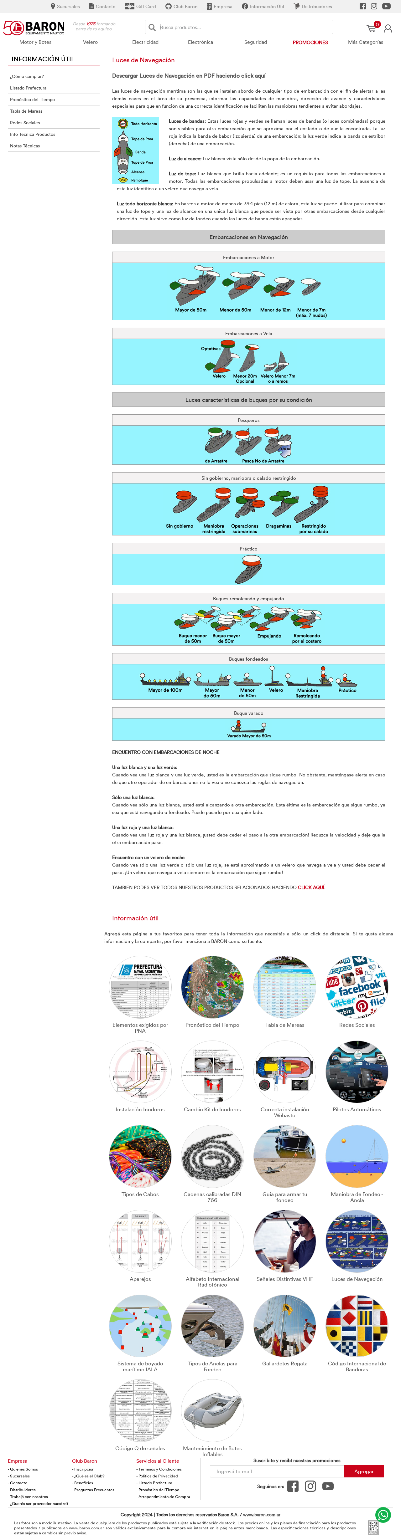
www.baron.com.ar (261, 1514)
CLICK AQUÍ (311, 887)
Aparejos (140, 1278)
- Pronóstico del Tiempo (157, 1489)
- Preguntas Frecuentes (93, 1489)
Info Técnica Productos (32, 134)
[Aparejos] (140, 1240)
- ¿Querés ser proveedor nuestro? (38, 1503)
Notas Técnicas (25, 146)
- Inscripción (83, 1469)
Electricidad (145, 42)
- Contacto (17, 1483)
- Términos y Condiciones (159, 1469)
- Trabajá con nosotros (28, 1496)
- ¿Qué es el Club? (88, 1476)
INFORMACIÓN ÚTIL (43, 58)
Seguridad (255, 42)
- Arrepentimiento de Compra (163, 1496)
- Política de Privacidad (157, 1476)
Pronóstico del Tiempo (32, 99)
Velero (90, 42)
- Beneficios (82, 1483)
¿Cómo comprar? (27, 76)
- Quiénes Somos (23, 1469)
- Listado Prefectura (154, 1483)
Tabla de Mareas (26, 111)
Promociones (310, 42)
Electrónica (200, 42)
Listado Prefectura (28, 88)
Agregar (364, 1471)
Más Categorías (365, 42)
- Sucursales (19, 1476)
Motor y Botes (35, 42)
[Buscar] (153, 27)
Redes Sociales (25, 122)
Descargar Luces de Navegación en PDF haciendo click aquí (189, 75)
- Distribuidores (22, 1489)
